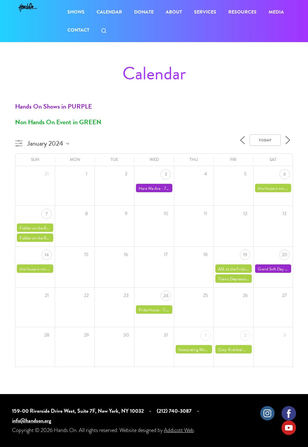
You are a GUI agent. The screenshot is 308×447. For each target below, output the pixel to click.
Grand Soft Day (271, 269)
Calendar (109, 12)
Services (205, 12)
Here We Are (149, 188)
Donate (144, 12)
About (174, 12)
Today (265, 140)
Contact (78, 30)
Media (276, 12)
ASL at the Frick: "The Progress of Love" (250, 269)
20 (284, 254)
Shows (76, 12)
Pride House (149, 310)
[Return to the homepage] (27, 7)
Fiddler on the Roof (36, 228)
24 (165, 295)
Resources (242, 12)
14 (47, 254)
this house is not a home (277, 188)
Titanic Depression (233, 279)
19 (245, 254)
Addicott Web (179, 430)
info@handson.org (31, 420)
